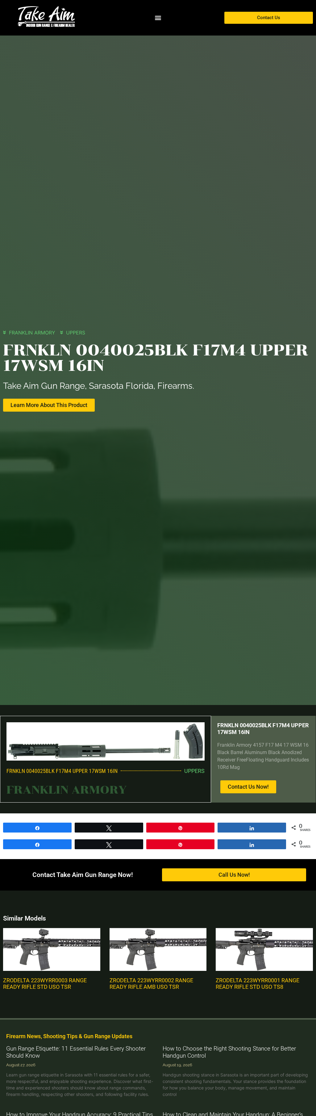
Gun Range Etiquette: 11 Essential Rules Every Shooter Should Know (76, 1052)
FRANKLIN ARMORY (32, 332)
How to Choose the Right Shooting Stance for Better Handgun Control (229, 1052)
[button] (158, 18)
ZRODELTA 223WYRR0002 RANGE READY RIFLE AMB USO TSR (151, 983)
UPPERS (75, 332)
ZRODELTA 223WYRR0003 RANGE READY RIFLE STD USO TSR (45, 983)
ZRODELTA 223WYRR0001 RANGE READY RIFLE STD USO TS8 (257, 983)
